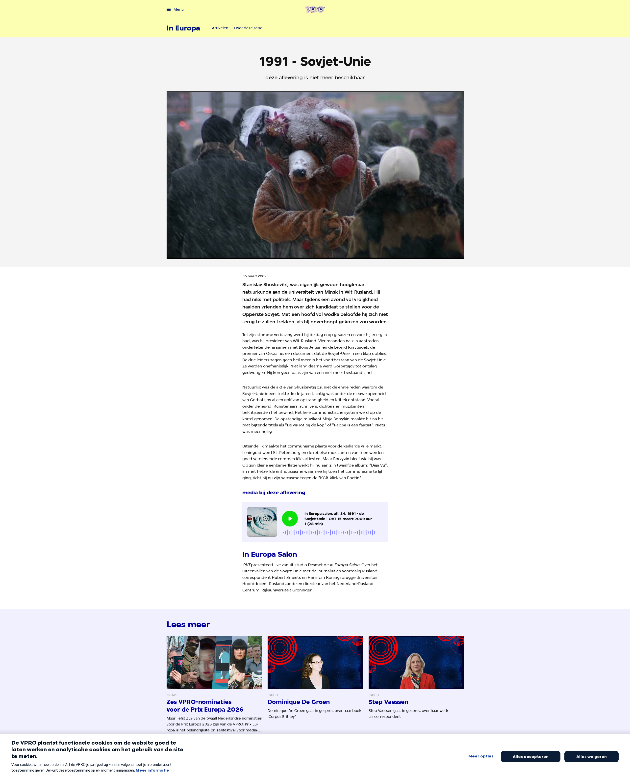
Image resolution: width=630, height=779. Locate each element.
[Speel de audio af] (290, 519)
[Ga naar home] (315, 9)
